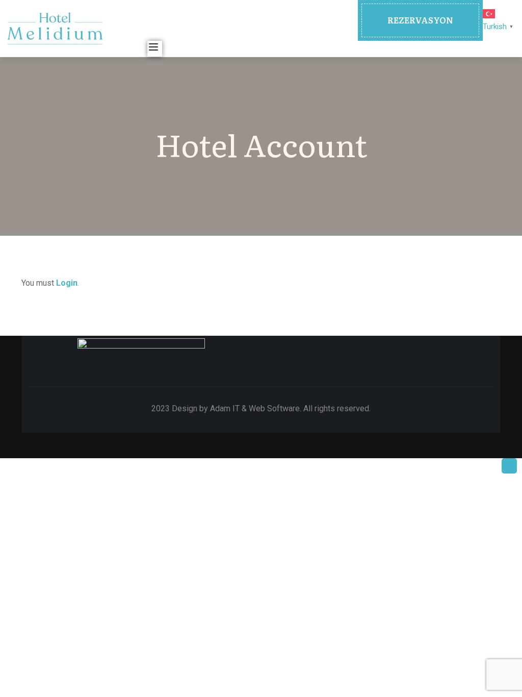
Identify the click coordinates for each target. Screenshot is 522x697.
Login (66, 283)
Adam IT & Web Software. (255, 408)
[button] (420, 20)
